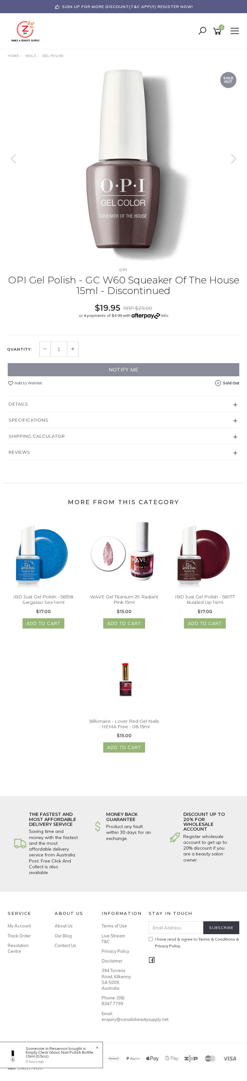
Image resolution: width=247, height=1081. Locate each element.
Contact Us (65, 945)
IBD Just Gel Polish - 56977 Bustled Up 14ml (205, 599)
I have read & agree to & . (197, 942)
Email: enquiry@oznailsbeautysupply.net (118, 1016)
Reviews (19, 452)
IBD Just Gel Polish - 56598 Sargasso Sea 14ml (43, 599)
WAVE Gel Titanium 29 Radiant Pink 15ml (124, 599)
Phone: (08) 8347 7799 (113, 1000)
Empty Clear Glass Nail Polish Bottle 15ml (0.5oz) (59, 1054)
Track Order (19, 935)
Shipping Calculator (37, 436)
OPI (123, 269)
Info (164, 315)
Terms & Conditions (216, 939)
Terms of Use (114, 925)
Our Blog (63, 935)
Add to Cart (43, 623)
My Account (19, 925)
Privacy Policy (115, 951)
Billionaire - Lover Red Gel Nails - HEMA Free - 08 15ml (124, 723)
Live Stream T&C (113, 938)
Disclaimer (112, 960)
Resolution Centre (18, 948)
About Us (64, 925)
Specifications (29, 420)
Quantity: (19, 349)
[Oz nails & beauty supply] (27, 31)
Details (18, 403)
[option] (123, 165)
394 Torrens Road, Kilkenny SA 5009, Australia (116, 979)
